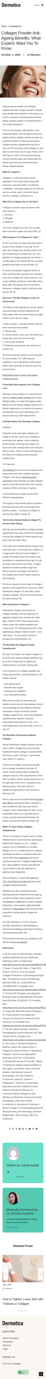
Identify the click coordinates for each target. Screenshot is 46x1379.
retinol (19, 902)
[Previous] (6, 1286)
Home (4, 26)
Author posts (20, 1177)
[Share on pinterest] (19, 1128)
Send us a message (12, 1363)
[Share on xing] (32, 1128)
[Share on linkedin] (23, 1128)
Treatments (8, 1342)
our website (21, 942)
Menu (37, 5)
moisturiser (23, 858)
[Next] (40, 1286)
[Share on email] (36, 1128)
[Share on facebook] (9, 1128)
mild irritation (19, 909)
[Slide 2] (21, 1310)
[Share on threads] (16, 1128)
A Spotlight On (15, 26)
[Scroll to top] (41, 1374)
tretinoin (10, 902)
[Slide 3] (24, 1310)
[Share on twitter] (13, 1128)
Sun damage (8, 470)
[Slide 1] (18, 1310)
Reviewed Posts (12, 1227)
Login (5, 1349)
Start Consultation (11, 1338)
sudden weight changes (20, 398)
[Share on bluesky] (29, 1128)
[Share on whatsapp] (26, 1128)
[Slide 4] (27, 1310)
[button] (8, 1172)
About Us (7, 1345)
